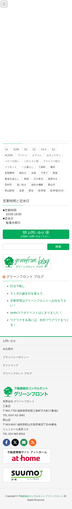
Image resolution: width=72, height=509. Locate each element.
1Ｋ (6, 149)
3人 (34, 149)
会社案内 (8, 348)
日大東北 (38, 178)
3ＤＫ (44, 149)
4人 (54, 149)
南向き (22, 173)
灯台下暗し (17, 286)
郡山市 (51, 184)
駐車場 (42, 190)
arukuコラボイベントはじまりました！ (36, 312)
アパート (22, 155)
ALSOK (9, 155)
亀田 (52, 167)
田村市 (8, 184)
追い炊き (21, 184)
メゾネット (11, 167)
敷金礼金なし (12, 178)
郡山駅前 (9, 190)
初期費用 (9, 173)
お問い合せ (9, 340)
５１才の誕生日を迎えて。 (28, 293)
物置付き (53, 178)
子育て (44, 173)
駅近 (31, 190)
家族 (55, 173)
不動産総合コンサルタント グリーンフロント (40, 496)
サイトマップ (10, 365)
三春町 (42, 167)
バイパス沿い (12, 161)
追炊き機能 (37, 184)
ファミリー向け (51, 161)
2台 (26, 149)
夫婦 (33, 173)
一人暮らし (28, 167)
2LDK (16, 149)
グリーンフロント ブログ (25, 276)
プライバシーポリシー (16, 357)
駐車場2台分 (57, 190)
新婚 (26, 178)
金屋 (21, 190)
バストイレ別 (31, 161)
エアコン (37, 155)
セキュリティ (54, 155)
